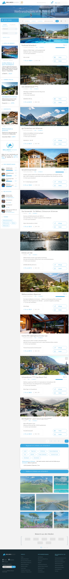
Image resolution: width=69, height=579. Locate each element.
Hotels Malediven (58, 569)
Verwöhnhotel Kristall (29, 170)
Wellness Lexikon (24, 566)
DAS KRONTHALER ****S (30, 87)
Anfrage (60, 140)
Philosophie (40, 570)
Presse (22, 557)
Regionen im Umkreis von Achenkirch (38, 446)
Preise (60, 57)
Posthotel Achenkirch (29, 45)
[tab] (44, 445)
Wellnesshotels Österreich (60, 561)
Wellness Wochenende (7, 220)
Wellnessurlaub (6, 223)
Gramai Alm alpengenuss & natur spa (34, 336)
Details (60, 61)
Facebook (12, 559)
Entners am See (27, 253)
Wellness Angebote (25, 564)
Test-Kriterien (40, 557)
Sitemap (56, 571)
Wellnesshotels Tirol (59, 563)
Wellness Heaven (41, 568)
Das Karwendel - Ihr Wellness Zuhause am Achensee (40, 211)
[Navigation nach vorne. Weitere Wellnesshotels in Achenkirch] (66, 441)
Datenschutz (28, 571)
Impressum (23, 571)
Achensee (5, 33)
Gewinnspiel (23, 568)
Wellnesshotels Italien (59, 565)
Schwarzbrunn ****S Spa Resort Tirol (34, 377)
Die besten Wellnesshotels (26, 560)
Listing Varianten (41, 571)
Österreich (42, 47)
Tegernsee (33, 451)
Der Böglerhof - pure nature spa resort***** (37, 419)
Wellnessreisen (6, 225)
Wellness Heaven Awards (43, 566)
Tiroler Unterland (42, 454)
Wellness (13, 223)
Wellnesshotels (41, 2)
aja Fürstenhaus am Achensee (32, 128)
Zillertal (32, 454)
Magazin (39, 562)
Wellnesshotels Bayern (59, 560)
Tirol (37, 47)
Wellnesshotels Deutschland (60, 558)
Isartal (25, 451)
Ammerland (36, 457)
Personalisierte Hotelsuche (26, 562)
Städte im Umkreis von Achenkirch (37, 471)
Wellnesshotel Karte (25, 559)
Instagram (6, 561)
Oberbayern (26, 457)
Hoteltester (40, 560)
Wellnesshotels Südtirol (59, 567)
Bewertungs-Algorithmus (43, 559)
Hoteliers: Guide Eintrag (25, 570)
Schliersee (42, 451)
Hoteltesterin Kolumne (42, 564)
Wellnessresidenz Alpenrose (31, 294)
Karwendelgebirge (54, 451)
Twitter (5, 559)
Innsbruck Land (54, 454)
